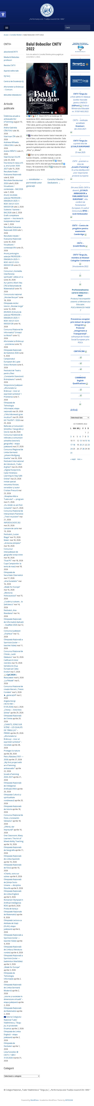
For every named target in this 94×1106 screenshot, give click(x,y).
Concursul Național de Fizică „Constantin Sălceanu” (13, 818)
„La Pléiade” (9, 680)
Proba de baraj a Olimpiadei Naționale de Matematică (13, 911)
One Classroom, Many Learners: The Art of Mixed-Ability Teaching (13, 838)
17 (71, 445)
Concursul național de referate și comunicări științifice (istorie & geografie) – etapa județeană (13, 441)
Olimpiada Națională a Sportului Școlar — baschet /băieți (13, 642)
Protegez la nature (12, 750)
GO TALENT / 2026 (12, 420)
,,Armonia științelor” (12, 543)
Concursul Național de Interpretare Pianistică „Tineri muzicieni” (13, 514)
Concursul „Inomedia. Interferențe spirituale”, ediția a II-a (13, 274)
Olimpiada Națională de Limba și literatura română (13, 949)
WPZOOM (69, 1100)
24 (71, 449)
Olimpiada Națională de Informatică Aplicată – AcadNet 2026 (14, 622)
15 (86, 440)
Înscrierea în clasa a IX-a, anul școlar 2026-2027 (13, 166)
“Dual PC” (8, 560)
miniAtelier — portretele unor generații (34, 182)
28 (83, 449)
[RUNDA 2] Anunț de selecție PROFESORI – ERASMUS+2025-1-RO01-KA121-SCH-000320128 (13, 318)
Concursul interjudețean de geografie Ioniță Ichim (13, 552)
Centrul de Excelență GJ (14, 81)
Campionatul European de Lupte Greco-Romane (12, 361)
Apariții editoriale (11, 70)
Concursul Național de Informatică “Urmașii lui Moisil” (13, 332)
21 (83, 445)
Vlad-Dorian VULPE (12, 157)
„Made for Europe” (12, 967)
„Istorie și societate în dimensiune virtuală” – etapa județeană (13, 999)
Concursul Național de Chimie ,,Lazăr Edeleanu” (13, 654)
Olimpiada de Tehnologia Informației (9, 976)
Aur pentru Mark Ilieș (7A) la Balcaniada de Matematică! (13, 285)
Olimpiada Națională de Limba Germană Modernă (12, 987)
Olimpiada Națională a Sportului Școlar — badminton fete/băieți (13, 958)
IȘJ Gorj (7, 76)
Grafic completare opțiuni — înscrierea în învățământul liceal (13, 218)
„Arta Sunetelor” (11, 581)
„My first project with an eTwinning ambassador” (13, 765)
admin (34, 54)
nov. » (79, 459)
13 (81, 440)
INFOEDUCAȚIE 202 (12, 522)
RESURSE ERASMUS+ (13, 95)
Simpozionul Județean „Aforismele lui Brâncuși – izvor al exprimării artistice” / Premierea (13, 391)
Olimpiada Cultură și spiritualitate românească (12, 797)
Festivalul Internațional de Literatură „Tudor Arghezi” (14, 464)
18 (74, 445)
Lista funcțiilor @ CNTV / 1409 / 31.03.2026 (11, 1055)
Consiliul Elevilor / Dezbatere (56, 181)
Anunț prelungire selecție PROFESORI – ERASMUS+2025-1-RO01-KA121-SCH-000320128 (13, 259)
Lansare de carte (11, 528)
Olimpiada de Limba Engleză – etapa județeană (12, 1034)
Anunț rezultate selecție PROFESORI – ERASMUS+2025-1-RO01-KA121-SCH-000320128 (13, 201)
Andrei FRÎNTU (10, 151)
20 (81, 445)
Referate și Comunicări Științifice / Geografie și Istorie (14, 429)
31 (71, 453)
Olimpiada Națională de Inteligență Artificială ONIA (12, 786)
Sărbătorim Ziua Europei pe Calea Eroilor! (11, 669)
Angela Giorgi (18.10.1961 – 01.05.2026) (9, 704)
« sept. (73, 459)
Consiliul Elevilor (16, 35)
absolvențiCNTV (11, 52)
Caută (87, 27)
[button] (3, 14)
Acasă (6, 35)
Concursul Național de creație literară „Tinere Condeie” (13, 689)
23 (89, 445)
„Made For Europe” (12, 587)
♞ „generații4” (10, 695)
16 (89, 440)
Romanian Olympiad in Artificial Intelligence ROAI (13, 903)
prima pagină (56, 54)
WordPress (34, 1100)
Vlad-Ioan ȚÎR (9, 136)
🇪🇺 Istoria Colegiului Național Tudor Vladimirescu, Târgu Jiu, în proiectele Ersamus (12, 1023)
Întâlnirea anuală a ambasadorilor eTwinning (12, 119)
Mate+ (6, 540)
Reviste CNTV (9, 65)
